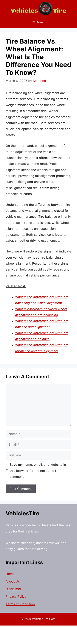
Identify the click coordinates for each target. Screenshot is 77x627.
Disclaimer (13, 589)
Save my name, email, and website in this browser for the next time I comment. (38, 471)
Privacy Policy (16, 596)
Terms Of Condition (20, 604)
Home (10, 574)
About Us (13, 581)
